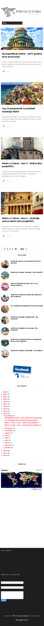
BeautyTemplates (23, 616)
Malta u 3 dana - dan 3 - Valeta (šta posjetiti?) (21, 423)
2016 (5, 451)
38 (16, 249)
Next (22, 249)
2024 (5, 397)
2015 (5, 453)
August (8, 433)
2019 (5, 409)
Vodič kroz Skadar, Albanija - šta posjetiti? (27, 272)
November (9, 428)
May (6, 438)
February (8, 445)
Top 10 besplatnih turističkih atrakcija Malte (21, 420)
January (8, 447)
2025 (5, 394)
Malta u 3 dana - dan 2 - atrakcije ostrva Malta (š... (23, 425)
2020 (5, 406)
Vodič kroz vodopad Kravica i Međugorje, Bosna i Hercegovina (26, 340)
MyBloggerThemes (22, 620)
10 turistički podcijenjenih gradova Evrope (27, 306)
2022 (5, 402)
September (9, 430)
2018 (5, 411)
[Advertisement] (22, 522)
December (9, 416)
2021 (5, 404)
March (7, 443)
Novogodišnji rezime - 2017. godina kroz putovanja (23, 418)
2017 (5, 414)
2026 (5, 392)
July (6, 435)
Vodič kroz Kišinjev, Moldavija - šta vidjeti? (27, 350)
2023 (5, 399)
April (7, 440)
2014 (5, 455)
